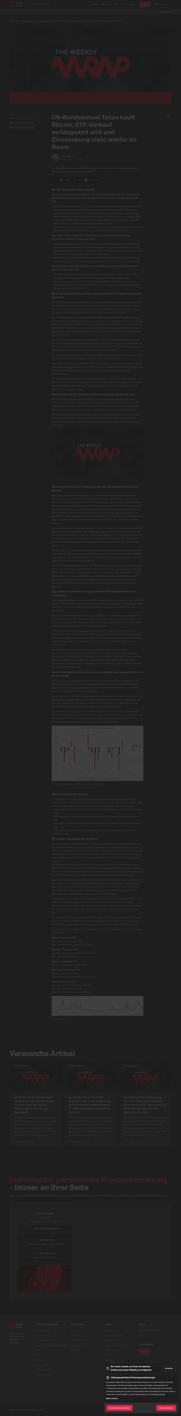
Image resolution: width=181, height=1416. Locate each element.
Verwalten (169, 1368)
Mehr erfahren (112, 1398)
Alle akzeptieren (166, 1408)
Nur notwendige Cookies (119, 1408)
